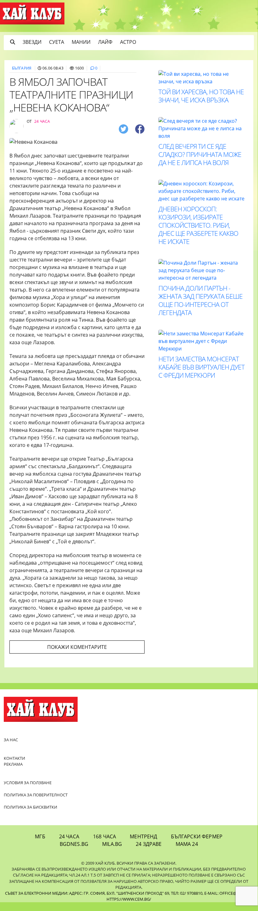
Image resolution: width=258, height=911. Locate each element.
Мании (81, 42)
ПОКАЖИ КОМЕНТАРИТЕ (77, 647)
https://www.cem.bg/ (129, 899)
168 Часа (104, 836)
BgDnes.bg (74, 844)
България (21, 68)
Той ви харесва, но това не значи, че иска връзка (201, 95)
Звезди (32, 42)
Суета (56, 42)
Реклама (13, 764)
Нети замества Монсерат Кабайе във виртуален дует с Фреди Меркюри (201, 367)
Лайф (105, 42)
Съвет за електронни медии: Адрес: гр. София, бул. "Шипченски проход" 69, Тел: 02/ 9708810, (104, 893)
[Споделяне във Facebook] (140, 129)
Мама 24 (187, 844)
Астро (128, 42)
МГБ (40, 836)
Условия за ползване (28, 782)
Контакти (14, 758)
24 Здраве (149, 844)
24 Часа (69, 836)
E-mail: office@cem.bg (227, 893)
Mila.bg (112, 844)
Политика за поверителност (36, 795)
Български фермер (196, 836)
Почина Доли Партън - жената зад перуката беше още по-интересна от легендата (200, 300)
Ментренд (143, 836)
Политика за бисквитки (30, 807)
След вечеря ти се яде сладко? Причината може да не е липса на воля (199, 154)
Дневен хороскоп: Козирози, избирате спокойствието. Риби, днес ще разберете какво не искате (198, 225)
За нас (11, 740)
